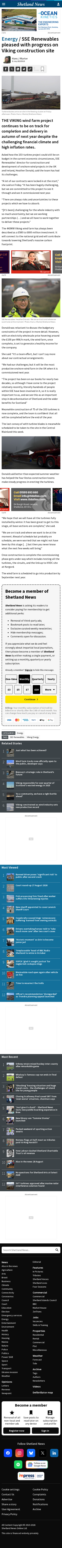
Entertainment (9, 1322)
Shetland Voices (41, 1279)
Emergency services (12, 1315)
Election (6, 1311)
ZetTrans (37, 1311)
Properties (39, 1330)
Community (7, 1288)
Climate (5, 1285)
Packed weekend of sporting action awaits (34, 1130)
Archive (37, 1369)
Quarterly (37, 679)
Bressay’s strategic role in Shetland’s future (35, 773)
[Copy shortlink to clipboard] (30, 69)
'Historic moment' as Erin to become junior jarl (34, 941)
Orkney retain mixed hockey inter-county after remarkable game (37, 1065)
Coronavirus (8, 1296)
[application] (31, 452)
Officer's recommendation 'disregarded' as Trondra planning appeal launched (36, 995)
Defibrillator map (43, 1392)
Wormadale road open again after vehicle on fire (37, 973)
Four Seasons (39, 1286)
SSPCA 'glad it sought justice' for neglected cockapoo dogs (33, 962)
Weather (6, 1375)
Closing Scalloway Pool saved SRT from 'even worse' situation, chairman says (36, 1097)
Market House (39, 1307)
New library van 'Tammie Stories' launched (33, 1119)
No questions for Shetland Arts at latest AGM (36, 1173)
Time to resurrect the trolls (30, 983)
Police (5, 1349)
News (5, 1262)
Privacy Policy (9, 1514)
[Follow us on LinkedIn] (54, 1453)
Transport (6, 1368)
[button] (31, 452)
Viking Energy (33, 737)
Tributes (37, 1275)
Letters (5, 1385)
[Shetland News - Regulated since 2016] (31, 1476)
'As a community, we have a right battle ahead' (36, 795)
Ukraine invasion (10, 1372)
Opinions (7, 1381)
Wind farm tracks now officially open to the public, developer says (36, 762)
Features (38, 1267)
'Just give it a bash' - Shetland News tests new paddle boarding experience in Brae (36, 1110)
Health (5, 1330)
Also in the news (10, 1266)
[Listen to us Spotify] (18, 1464)
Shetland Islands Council (45, 1300)
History (5, 1334)
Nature (5, 1345)
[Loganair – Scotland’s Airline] (31, 261)
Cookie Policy (40, 1489)
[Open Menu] (3, 4)
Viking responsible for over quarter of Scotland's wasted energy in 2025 (35, 784)
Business (6, 1281)
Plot (35, 1346)
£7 (27, 689)
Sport (4, 1364)
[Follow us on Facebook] (8, 1453)
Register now (16, 1430)
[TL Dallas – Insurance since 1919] (31, 499)
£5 (18, 689)
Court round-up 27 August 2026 (31, 885)
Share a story (9, 1504)
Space (5, 1360)
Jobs (35, 1317)
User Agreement (11, 1509)
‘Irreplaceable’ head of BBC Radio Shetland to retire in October (33, 951)
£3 (9, 689)
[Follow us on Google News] (37, 1464)
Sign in (45, 1430)
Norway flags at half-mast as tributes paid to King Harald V (35, 1141)
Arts (4, 1273)
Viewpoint (6, 1393)
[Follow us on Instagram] (19, 1453)
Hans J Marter (20, 58)
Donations (39, 1499)
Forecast (37, 1359)
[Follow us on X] (43, 1453)
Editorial (37, 1261)
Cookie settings (11, 1489)
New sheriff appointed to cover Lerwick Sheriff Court (36, 908)
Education (6, 1307)
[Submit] (56, 1250)
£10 (36, 689)
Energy (10, 39)
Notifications (40, 1504)
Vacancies (38, 1321)
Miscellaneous (40, 1349)
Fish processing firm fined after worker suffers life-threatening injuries (36, 897)
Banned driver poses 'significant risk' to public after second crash (36, 875)
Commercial (40, 1292)
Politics (5, 1353)
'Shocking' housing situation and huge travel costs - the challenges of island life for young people (36, 1088)
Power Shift (7, 1357)
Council (5, 1300)
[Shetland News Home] (31, 6)
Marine (5, 1341)
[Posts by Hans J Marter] (7, 59)
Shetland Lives (40, 1282)
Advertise (7, 1499)
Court (4, 1304)
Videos (37, 1386)
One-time (11, 679)
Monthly (24, 679)
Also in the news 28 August (29, 1161)
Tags (35, 1373)
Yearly (51, 679)
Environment (8, 1326)
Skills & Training (40, 1325)
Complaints (39, 1494)
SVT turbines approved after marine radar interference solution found (37, 1184)
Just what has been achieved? (31, 750)
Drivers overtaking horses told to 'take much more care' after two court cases (36, 930)
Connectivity (8, 1292)
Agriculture (7, 1269)
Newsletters (39, 1380)
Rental (36, 1338)
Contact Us (8, 1494)
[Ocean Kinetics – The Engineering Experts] (31, 20)
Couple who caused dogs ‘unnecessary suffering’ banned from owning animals (36, 919)
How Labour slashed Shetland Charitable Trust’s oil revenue (37, 1152)
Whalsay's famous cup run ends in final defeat (36, 1076)
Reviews (6, 1389)
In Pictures (38, 1271)
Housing (6, 1338)
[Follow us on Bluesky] (31, 1453)
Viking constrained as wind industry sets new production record (37, 806)
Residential (38, 1334)
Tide (35, 1363)
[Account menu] (58, 4)
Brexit (4, 1277)
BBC (35, 1304)
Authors (37, 1376)
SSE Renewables (17, 737)
